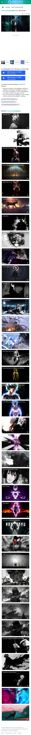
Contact (19, 732)
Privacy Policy (8, 732)
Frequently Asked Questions (10, 104)
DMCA (14, 732)
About (2, 732)
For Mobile (27, 14)
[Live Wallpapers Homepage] (3, 7)
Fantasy (7, 7)
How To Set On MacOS (8, 102)
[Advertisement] (15, 46)
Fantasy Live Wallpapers (13, 111)
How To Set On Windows (9, 99)
